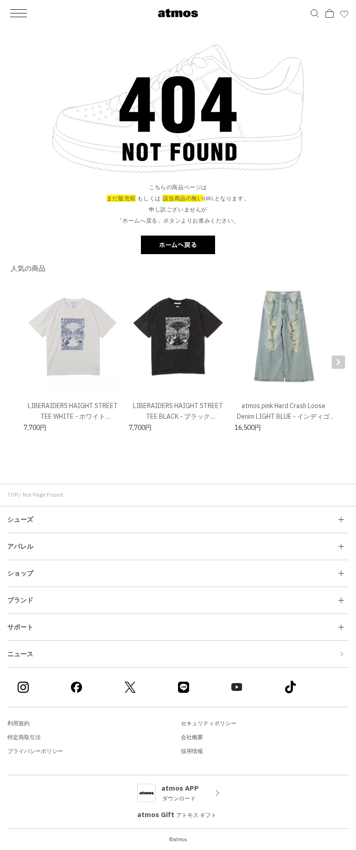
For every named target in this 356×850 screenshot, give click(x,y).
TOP (12, 494)
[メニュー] (18, 13)
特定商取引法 (24, 737)
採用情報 (192, 751)
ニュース (20, 654)
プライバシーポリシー (35, 751)
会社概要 (192, 737)
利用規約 (18, 723)
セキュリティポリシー (208, 723)
